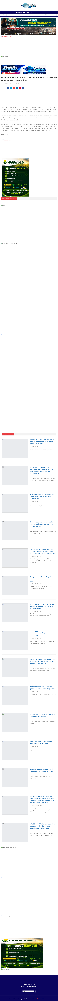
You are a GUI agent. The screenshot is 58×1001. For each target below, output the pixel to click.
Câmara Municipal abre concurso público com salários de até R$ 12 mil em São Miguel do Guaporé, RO (42, 551)
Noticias (10, 15)
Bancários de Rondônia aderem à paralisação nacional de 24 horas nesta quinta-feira (42, 442)
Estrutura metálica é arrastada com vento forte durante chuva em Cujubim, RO (42, 497)
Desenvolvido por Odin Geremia (41, 999)
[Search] (56, 15)
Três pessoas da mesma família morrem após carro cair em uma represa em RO (41, 524)
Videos (16, 15)
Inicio (3, 15)
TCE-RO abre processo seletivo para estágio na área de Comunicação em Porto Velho (42, 606)
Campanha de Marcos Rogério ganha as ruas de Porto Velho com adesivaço (42, 579)
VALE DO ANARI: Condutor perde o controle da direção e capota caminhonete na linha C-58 (42, 826)
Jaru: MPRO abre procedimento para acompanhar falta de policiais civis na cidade (42, 634)
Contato (38, 15)
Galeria (22, 15)
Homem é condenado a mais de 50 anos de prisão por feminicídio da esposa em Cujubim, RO (42, 661)
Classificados (30, 15)
